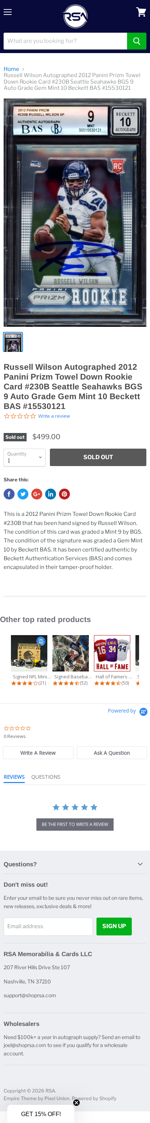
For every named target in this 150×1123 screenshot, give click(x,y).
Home (11, 69)
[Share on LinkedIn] (50, 494)
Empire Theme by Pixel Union (37, 1098)
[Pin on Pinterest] (64, 494)
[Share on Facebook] (9, 494)
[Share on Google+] (36, 494)
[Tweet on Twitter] (22, 494)
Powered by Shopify (94, 1098)
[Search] (136, 41)
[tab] (38, 752)
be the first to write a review (75, 824)
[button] (40, 1114)
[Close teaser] (76, 1102)
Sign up (114, 926)
